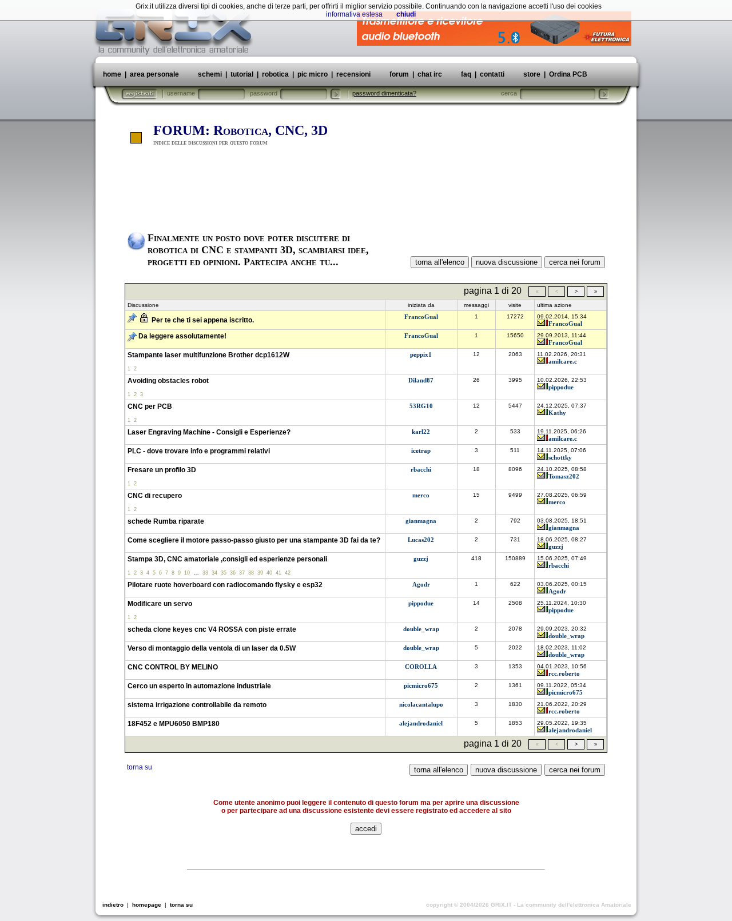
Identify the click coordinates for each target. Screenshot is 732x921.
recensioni (353, 74)
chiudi (406, 14)
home (112, 74)
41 (278, 573)
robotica (275, 74)
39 (260, 573)
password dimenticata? (384, 93)
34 (214, 573)
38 (251, 573)
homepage (146, 905)
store (531, 74)
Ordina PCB (567, 74)
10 (187, 573)
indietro (113, 905)
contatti (492, 74)
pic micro (312, 74)
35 (223, 573)
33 (205, 573)
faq (466, 74)
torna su (139, 767)
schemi (210, 74)
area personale (154, 74)
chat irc (429, 74)
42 (288, 573)
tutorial (241, 74)
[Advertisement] (366, 190)
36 (233, 573)
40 (269, 573)
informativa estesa (354, 14)
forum (399, 74)
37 (242, 573)
